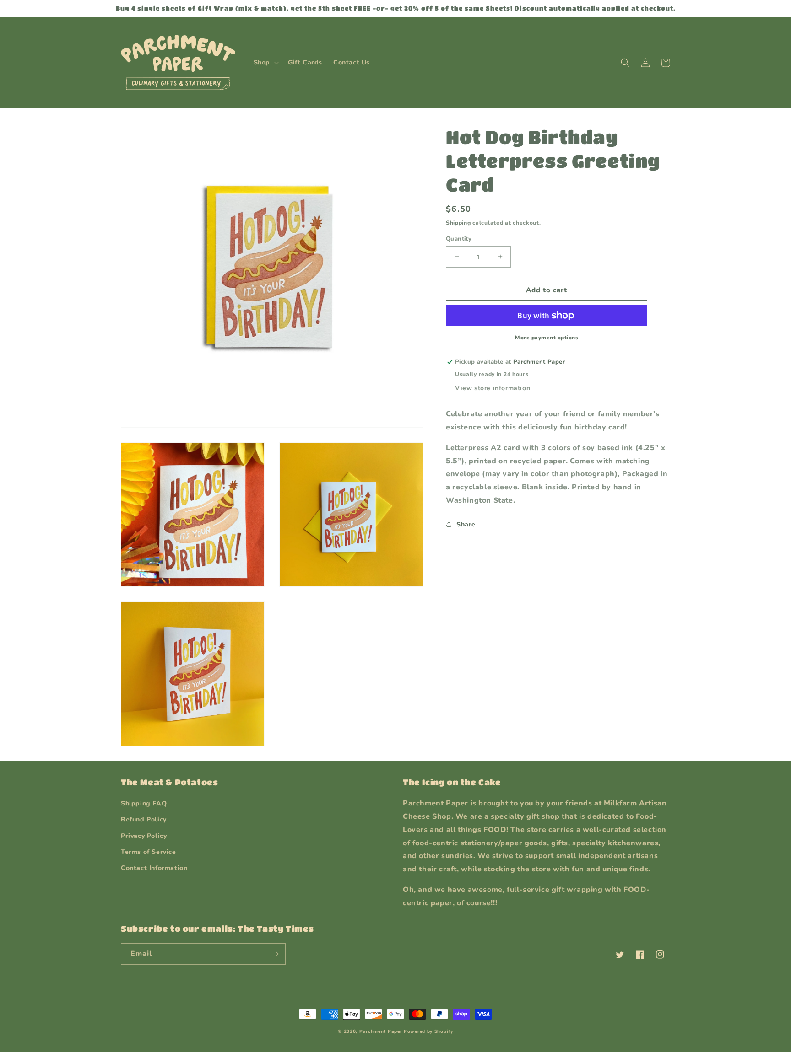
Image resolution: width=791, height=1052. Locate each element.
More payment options (546, 337)
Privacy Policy (144, 836)
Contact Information (154, 868)
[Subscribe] (275, 954)
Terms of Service (148, 852)
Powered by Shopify (428, 1031)
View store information (492, 388)
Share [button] (466, 524)
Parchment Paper (380, 1031)
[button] (265, 62)
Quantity (458, 238)
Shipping (458, 222)
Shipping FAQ (144, 803)
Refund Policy (144, 819)
